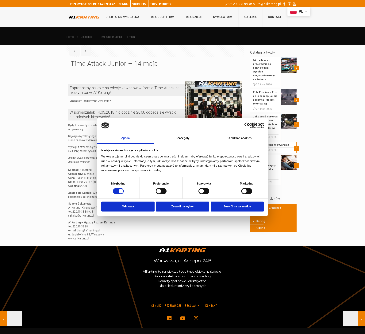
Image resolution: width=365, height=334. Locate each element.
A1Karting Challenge (268, 207)
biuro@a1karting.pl (266, 4)
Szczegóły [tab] (183, 138)
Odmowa (128, 206)
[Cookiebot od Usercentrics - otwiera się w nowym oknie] (247, 125)
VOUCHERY (139, 4)
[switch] (161, 191)
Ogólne (260, 227)
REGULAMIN (192, 305)
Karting (260, 221)
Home (70, 36)
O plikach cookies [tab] (240, 138)
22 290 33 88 (238, 4)
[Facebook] (284, 4)
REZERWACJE (173, 305)
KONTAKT (211, 305)
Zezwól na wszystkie (237, 206)
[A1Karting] (84, 17)
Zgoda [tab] (125, 138)
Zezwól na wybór (182, 206)
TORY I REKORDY (160, 4)
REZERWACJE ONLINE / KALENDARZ (92, 4)
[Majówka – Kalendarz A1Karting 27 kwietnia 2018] (11, 318)
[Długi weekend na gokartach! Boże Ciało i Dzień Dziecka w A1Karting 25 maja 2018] (354, 318)
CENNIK (124, 4)
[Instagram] (289, 4)
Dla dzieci (86, 36)
